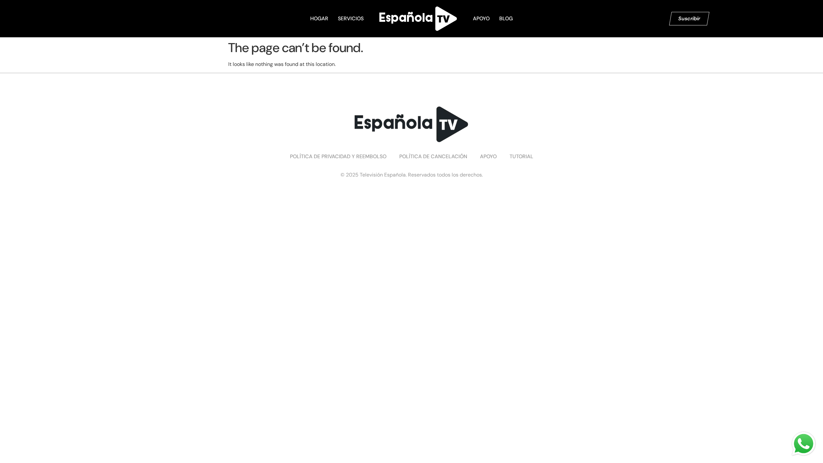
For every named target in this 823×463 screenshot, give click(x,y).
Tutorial (521, 156)
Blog (506, 18)
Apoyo (481, 18)
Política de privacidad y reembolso (338, 156)
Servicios (351, 18)
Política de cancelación (433, 156)
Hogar (319, 18)
